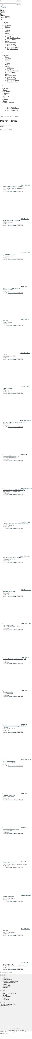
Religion (7, 33)
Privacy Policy (7, 986)
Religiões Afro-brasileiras (13, 38)
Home (1, 116)
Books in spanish (11, 46)
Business (5, 98)
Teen (4, 94)
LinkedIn (13, 1004)
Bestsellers (6, 88)
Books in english (11, 44)
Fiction (5, 90)
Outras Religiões (11, 39)
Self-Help (6, 96)
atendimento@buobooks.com (16, 1026)
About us (5, 978)
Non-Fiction (6, 91)
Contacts (5, 987)
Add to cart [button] (20, 191)
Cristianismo (10, 35)
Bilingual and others (10, 42)
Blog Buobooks (7, 979)
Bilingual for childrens (13, 47)
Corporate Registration (9, 993)
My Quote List (7, 996)
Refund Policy (7, 984)
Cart (4, 998)
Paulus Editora (12, 191)
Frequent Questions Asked (10, 981)
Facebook (2, 1004)
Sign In (5, 995)
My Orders (6, 999)
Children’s (6, 93)
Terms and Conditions (9, 982)
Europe (5, 101)
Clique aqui (25, 1036)
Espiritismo (10, 36)
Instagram (8, 1004)
